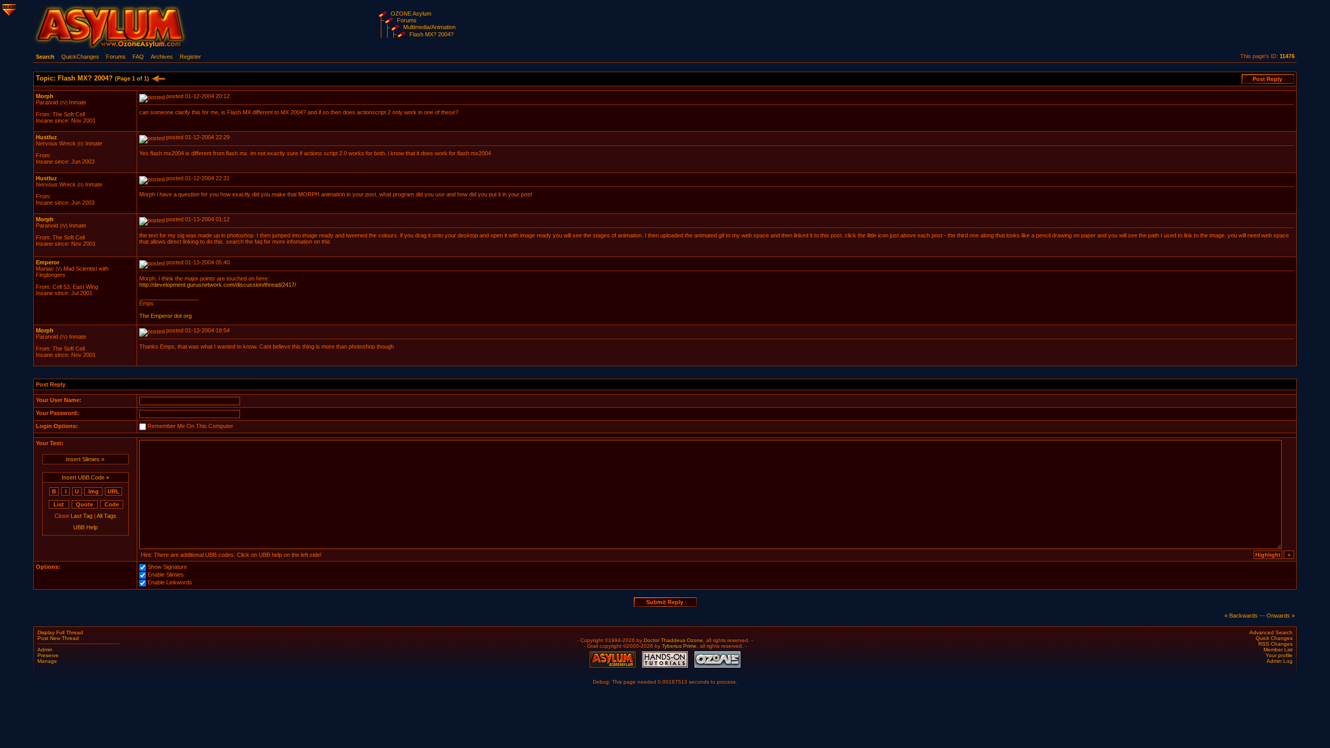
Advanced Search (1271, 632)
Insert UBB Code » (85, 477)
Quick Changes (1274, 638)
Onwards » (1281, 615)
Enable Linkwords (170, 583)
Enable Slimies (166, 575)
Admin (44, 649)
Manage (47, 661)
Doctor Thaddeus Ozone (673, 640)
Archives (162, 57)
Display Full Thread (60, 632)
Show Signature (167, 567)
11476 (1287, 56)
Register (190, 57)
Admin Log (1280, 661)
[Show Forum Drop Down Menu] (8, 8)
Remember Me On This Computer (190, 426)
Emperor (47, 262)
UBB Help (85, 527)
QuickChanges (80, 57)
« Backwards (1241, 615)
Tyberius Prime (679, 646)
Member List (1278, 649)
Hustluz (46, 137)
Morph (45, 96)
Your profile (1279, 655)
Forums (407, 20)
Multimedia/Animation (429, 27)
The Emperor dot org (165, 316)
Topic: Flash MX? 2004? (92, 78)
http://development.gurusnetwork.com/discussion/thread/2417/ (217, 285)
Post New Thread (58, 638)
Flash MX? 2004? (431, 34)
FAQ (138, 57)
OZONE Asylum (411, 13)
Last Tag (81, 516)
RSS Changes (1275, 644)
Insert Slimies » (85, 459)
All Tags (106, 516)
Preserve (48, 655)
